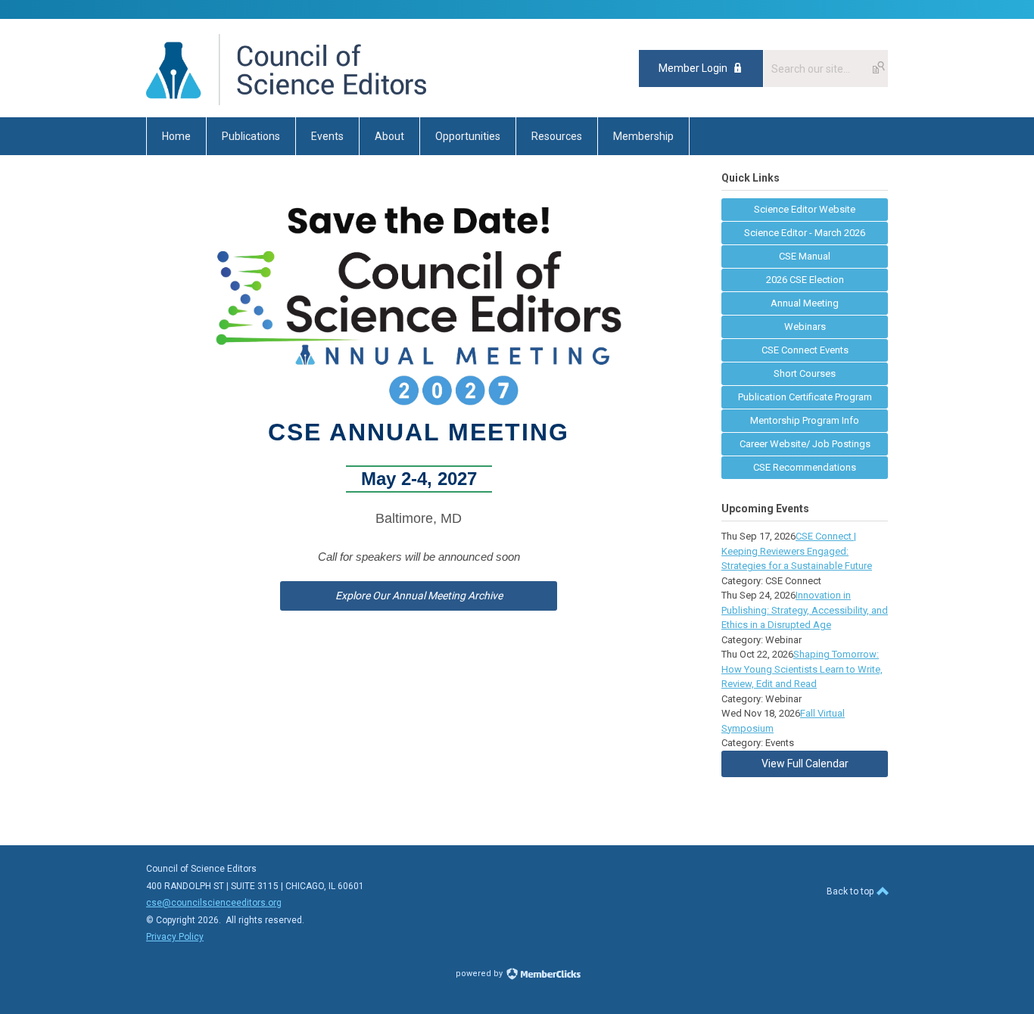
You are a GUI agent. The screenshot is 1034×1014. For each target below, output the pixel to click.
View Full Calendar (805, 763)
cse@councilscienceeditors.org (214, 902)
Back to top (851, 891)
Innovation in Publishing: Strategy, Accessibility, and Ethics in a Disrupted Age (804, 609)
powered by (480, 973)
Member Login (693, 68)
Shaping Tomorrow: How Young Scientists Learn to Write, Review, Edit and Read (802, 669)
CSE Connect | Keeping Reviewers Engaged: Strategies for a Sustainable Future (796, 550)
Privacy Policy (175, 937)
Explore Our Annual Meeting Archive (419, 595)
